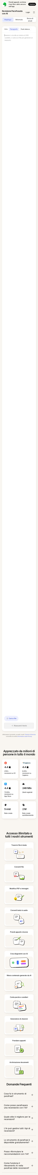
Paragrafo (14, 29)
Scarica (32, 4)
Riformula (19, 20)
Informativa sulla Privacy (25, 736)
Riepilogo (7, 20)
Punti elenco (25, 29)
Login (28, 12)
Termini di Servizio (30, 734)
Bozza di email (30, 20)
